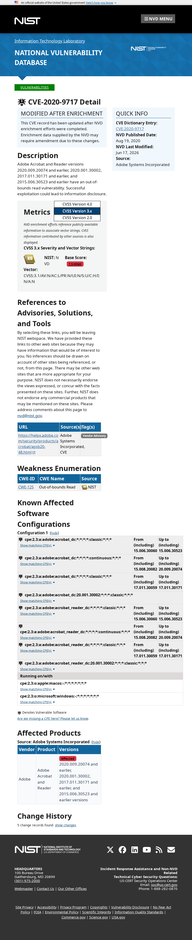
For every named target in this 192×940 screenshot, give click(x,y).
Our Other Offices (72, 888)
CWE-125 (26, 487)
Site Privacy (24, 907)
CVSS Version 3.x (77, 210)
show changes (65, 825)
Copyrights (98, 907)
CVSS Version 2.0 (77, 217)
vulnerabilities (34, 87)
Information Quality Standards (139, 912)
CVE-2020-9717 (130, 128)
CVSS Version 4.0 (77, 204)
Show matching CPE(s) (36, 545)
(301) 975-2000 (27, 880)
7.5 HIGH (75, 264)
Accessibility (46, 907)
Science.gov (98, 917)
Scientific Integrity (96, 912)
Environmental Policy (61, 912)
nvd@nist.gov (29, 415)
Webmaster (24, 888)
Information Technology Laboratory (50, 41)
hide (54, 533)
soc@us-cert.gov (164, 884)
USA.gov (118, 917)
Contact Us (45, 888)
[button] (158, 18)
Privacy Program (73, 907)
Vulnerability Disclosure (130, 907)
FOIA (37, 912)
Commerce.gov (73, 917)
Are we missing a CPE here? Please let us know (52, 718)
